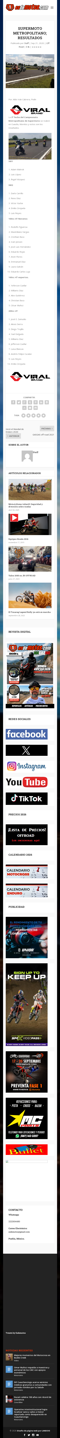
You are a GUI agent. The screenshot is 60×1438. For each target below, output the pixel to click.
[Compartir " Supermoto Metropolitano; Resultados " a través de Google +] (24, 402)
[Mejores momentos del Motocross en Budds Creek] (9, 1357)
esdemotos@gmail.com (19, 1232)
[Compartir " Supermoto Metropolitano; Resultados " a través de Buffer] (47, 402)
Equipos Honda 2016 (18, 539)
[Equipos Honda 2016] (30, 524)
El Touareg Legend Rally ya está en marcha (30, 612)
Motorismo (18, 1375)
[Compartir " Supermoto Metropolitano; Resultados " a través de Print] (35, 408)
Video (16, 1360)
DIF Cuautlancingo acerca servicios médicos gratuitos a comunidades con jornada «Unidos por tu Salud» (33, 1385)
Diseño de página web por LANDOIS (33, 1430)
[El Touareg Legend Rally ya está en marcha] (30, 595)
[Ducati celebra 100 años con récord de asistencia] (9, 1399)
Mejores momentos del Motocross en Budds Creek (32, 1356)
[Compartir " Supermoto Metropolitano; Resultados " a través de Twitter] (19, 402)
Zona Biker (18, 1402)
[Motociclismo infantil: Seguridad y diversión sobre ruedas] (30, 489)
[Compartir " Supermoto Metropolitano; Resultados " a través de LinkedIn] (41, 402)
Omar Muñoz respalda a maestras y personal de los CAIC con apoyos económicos (31, 1370)
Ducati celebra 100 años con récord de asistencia (32, 1398)
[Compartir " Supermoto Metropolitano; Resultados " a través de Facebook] (13, 402)
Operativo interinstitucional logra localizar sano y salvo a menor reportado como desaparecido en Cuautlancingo (30, 1413)
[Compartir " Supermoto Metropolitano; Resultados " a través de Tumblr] (30, 402)
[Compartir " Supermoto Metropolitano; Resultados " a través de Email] (30, 408)
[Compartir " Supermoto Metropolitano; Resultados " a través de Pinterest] (35, 402)
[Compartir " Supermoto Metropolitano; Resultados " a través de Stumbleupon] (24, 408)
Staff (26, 43)
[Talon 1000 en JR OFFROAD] (30, 559)
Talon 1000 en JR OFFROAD (22, 575)
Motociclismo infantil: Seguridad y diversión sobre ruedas (26, 505)
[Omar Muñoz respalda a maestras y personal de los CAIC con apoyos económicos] (9, 1369)
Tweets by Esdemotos (16, 1333)
